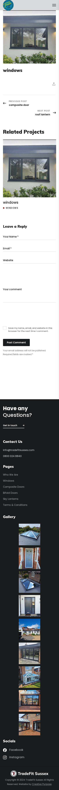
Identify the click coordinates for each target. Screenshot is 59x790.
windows (10, 202)
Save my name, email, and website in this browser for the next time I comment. (30, 330)
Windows (12, 207)
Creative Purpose (42, 784)
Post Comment (16, 342)
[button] (13, 425)
